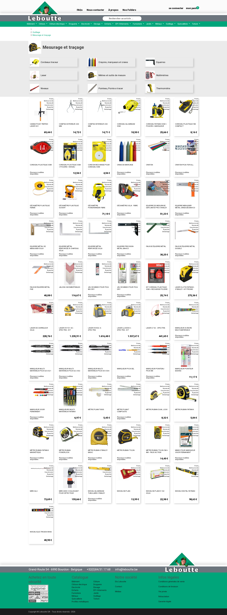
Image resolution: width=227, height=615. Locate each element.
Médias (118, 591)
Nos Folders (129, 10)
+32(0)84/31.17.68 (98, 569)
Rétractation (163, 596)
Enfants (108, 24)
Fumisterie (137, 24)
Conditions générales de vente (171, 581)
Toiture (195, 24)
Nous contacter (95, 10)
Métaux (158, 24)
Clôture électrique (57, 24)
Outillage (170, 24)
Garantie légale (164, 601)
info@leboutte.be (126, 569)
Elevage (97, 24)
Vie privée (162, 591)
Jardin (149, 24)
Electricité (85, 24)
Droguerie (73, 24)
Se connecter (176, 8)
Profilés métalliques (80, 601)
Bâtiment (31, 24)
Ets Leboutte (120, 581)
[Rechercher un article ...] (139, 18)
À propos (113, 10)
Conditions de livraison (168, 586)
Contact (118, 586)
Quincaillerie (182, 24)
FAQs (79, 10)
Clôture (42, 24)
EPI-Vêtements (122, 24)
